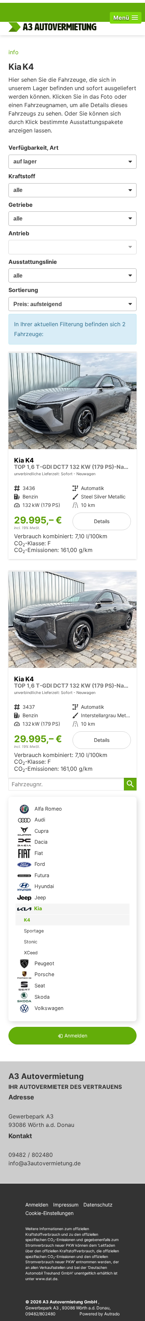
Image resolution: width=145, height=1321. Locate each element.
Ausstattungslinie (32, 261)
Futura (41, 875)
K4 (27, 920)
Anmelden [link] (75, 1035)
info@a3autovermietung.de (44, 1163)
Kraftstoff (21, 176)
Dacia (40, 842)
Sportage (34, 931)
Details (101, 521)
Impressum (65, 1205)
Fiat (38, 853)
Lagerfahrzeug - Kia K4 (72, 456)
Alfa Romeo (47, 809)
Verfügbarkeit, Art (33, 147)
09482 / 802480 (30, 1154)
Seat (39, 985)
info (13, 52)
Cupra (41, 831)
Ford (39, 864)
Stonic (30, 941)
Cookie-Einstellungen (49, 1213)
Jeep (39, 897)
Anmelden (36, 1205)
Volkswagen (48, 1008)
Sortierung (23, 289)
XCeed (31, 952)
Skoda (41, 997)
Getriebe (20, 204)
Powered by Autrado (100, 1313)
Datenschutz (98, 1205)
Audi (39, 820)
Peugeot (43, 963)
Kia (37, 908)
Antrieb (18, 233)
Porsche (43, 974)
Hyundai (43, 886)
